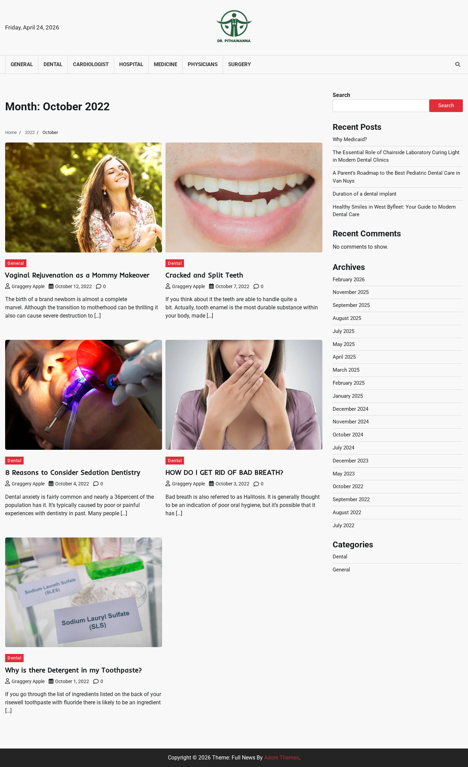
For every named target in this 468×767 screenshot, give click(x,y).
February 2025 (349, 383)
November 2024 (351, 422)
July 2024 (343, 448)
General (22, 64)
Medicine (165, 64)
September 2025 (351, 305)
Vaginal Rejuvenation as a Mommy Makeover (77, 275)
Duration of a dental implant (364, 194)
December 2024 (350, 409)
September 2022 (351, 499)
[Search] (458, 64)
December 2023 (350, 461)
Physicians (203, 64)
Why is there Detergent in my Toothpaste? (73, 670)
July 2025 (343, 331)
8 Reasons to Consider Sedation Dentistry (72, 472)
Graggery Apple (28, 286)
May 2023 (344, 474)
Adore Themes (281, 757)
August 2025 (347, 318)
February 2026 (349, 279)
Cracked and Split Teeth (204, 275)
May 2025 (344, 344)
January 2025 (348, 396)
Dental (53, 64)
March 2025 (346, 370)
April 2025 (344, 357)
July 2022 (343, 525)
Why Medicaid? (350, 139)
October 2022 (348, 486)
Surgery (239, 64)
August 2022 (347, 512)
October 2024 (348, 435)
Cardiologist (91, 64)
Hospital (131, 64)
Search (341, 95)
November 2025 (351, 292)
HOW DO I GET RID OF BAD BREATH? (224, 472)
